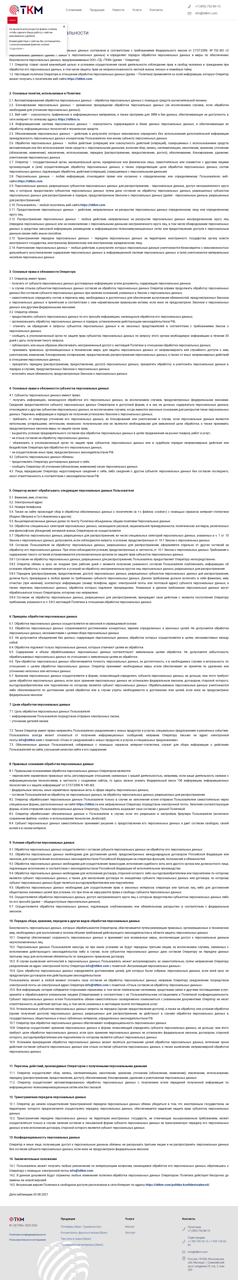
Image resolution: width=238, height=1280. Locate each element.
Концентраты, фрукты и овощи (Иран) (84, 1232)
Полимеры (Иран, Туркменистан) (81, 1226)
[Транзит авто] (25, 10)
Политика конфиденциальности (27, 1234)
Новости (118, 10)
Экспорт (130, 1232)
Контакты (156, 10)
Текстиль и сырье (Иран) (76, 1238)
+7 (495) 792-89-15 (208, 6)
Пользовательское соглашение (27, 1239)
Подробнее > (16, 48)
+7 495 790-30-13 (198, 1241)
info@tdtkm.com (206, 13)
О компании (74, 10)
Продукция (97, 10)
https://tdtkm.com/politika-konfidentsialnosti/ (177, 1185)
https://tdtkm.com (79, 79)
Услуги (136, 10)
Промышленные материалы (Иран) (82, 1244)
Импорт (130, 1226)
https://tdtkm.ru (69, 119)
